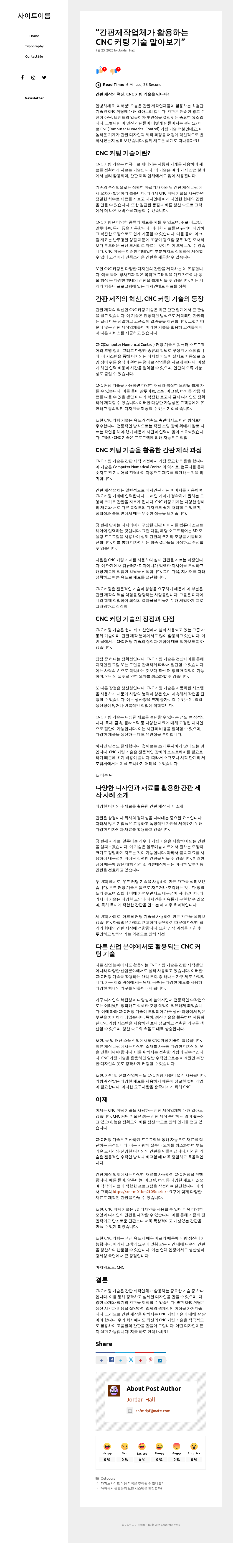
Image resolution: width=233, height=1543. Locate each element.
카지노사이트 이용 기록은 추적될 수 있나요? (132, 1483)
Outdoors (108, 1478)
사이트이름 (34, 15)
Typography (34, 46)
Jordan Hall (141, 1399)
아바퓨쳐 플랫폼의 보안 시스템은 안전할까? (131, 1488)
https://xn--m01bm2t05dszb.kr (140, 1191)
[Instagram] (33, 77)
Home (34, 36)
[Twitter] (44, 77)
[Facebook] (22, 77)
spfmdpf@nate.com (153, 1411)
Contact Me (34, 56)
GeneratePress (170, 1524)
